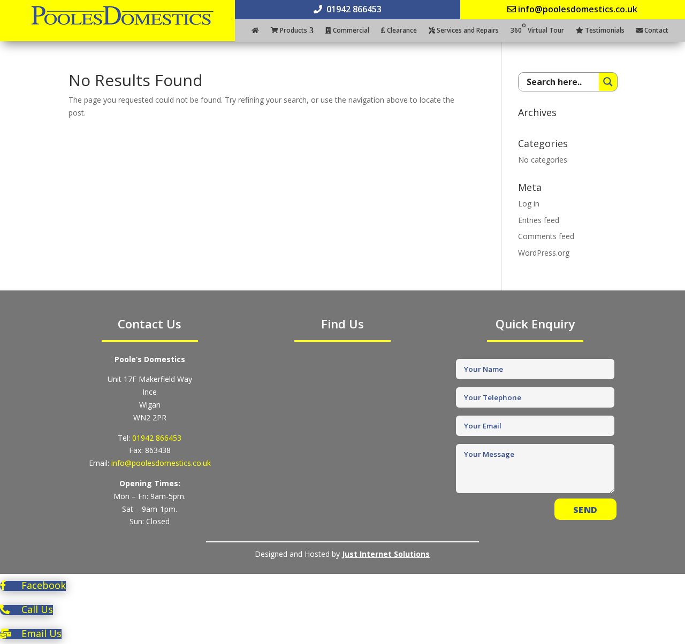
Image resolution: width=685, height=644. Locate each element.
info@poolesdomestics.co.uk (161, 463)
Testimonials (604, 31)
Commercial (350, 31)
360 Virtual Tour (537, 31)
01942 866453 (156, 438)
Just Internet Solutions (386, 554)
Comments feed (546, 236)
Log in (528, 203)
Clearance (401, 31)
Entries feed (538, 220)
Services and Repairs (467, 31)
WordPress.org (543, 253)
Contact (655, 31)
